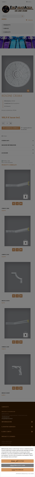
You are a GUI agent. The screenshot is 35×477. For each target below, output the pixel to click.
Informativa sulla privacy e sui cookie (25, 474)
